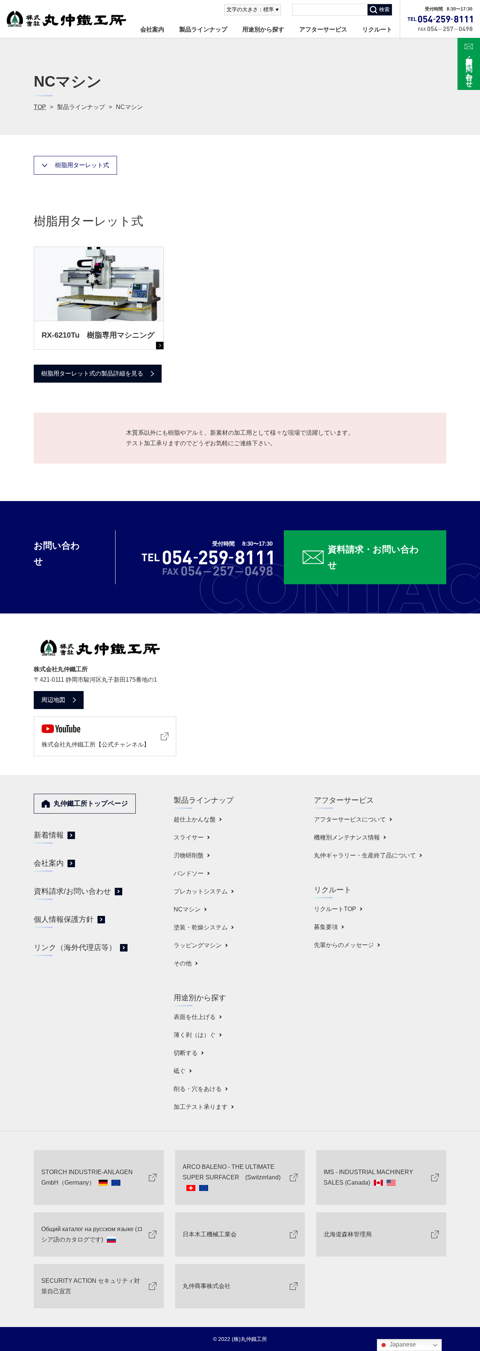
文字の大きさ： (250, 9)
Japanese (402, 1344)
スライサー (189, 837)
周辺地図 (53, 700)
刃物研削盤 (189, 855)
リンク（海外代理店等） (75, 947)
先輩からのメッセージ (344, 945)
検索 (384, 9)
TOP (40, 107)
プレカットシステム (201, 891)
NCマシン (187, 909)
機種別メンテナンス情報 (347, 837)
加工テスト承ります (201, 1107)
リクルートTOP (335, 909)
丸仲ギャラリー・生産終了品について (365, 855)
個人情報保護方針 (64, 919)
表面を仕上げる (195, 1017)
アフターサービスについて (350, 819)
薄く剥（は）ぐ (195, 1035)
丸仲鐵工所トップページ (91, 803)
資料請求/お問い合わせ (72, 891)
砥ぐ (180, 1071)
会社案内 (152, 29)
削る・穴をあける (198, 1089)
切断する (186, 1053)
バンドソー (189, 873)
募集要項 (326, 927)
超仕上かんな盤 (195, 819)
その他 (183, 963)
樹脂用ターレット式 (82, 165)
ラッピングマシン (198, 945)
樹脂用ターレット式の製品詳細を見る (92, 373)
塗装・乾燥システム (201, 927)
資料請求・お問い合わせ (469, 68)
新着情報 (49, 835)
